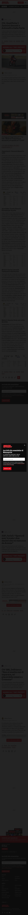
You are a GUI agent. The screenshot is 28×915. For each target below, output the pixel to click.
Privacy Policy (8, 463)
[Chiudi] (25, 445)
